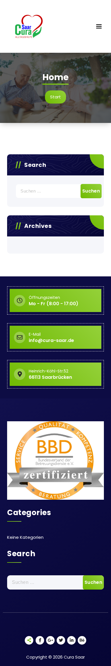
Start (55, 97)
